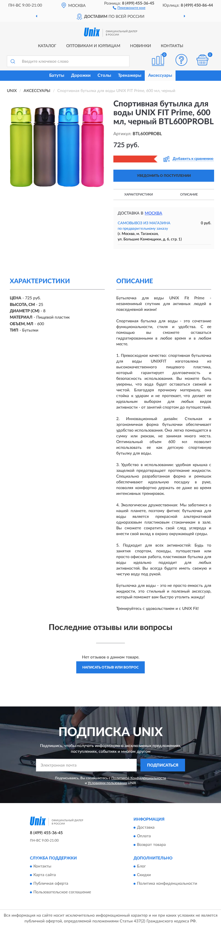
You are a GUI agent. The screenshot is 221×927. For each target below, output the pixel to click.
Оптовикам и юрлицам (93, 46)
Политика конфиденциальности (167, 884)
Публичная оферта (50, 884)
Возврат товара (151, 845)
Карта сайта (44, 875)
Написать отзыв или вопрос (110, 667)
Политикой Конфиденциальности (138, 778)
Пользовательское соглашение (62, 892)
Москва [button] (153, 213)
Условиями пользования (107, 783)
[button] (129, 7)
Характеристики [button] (138, 194)
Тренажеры (129, 75)
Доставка (146, 828)
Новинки (140, 46)
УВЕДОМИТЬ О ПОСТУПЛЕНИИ (164, 175)
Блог (141, 867)
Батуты (56, 75)
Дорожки (81, 75)
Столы (104, 75)
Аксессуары (160, 75)
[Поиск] (12, 61)
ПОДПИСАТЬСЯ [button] (162, 765)
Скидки (144, 875)
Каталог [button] (47, 46)
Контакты (172, 46)
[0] (202, 60)
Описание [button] (189, 194)
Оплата (144, 836)
